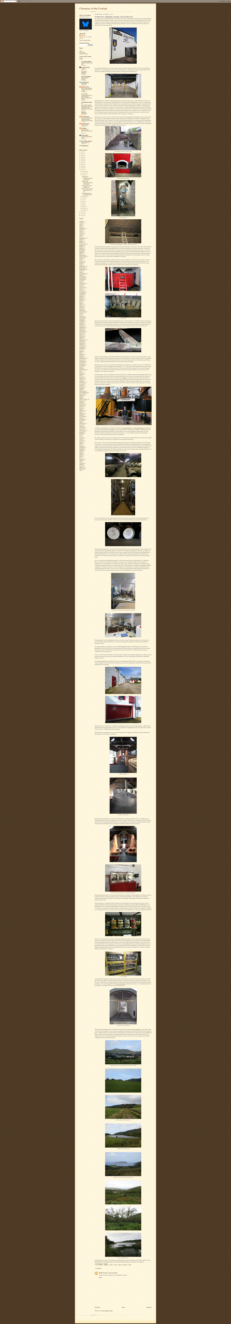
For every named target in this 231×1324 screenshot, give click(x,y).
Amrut (80, 225)
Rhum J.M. (81, 432)
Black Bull (81, 251)
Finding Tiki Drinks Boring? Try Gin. (86, 137)
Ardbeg (81, 231)
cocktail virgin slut (85, 67)
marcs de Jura (82, 393)
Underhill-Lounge (85, 82)
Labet (80, 375)
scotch (80, 440)
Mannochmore (82, 391)
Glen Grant (81, 318)
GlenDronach (82, 327)
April (83, 205)
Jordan (83, 35)
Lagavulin (81, 376)
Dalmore (81, 297)
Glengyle (81, 334)
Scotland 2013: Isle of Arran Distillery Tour (87, 193)
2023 (82, 152)
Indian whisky (82, 361)
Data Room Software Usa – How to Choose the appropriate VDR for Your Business (86, 97)
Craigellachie (82, 293)
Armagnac (81, 234)
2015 (82, 166)
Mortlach (81, 402)
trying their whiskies (121, 984)
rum (80, 434)
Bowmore (81, 262)
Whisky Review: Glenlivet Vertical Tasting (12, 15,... (87, 190)
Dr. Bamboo (84, 128)
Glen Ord (81, 323)
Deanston (81, 300)
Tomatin (81, 460)
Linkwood (81, 379)
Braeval (81, 263)
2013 (82, 169)
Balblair (81, 239)
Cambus (81, 272)
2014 (82, 167)
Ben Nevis (81, 245)
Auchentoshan (82, 238)
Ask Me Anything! (85, 124)
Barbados (81, 242)
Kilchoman (81, 374)
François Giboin (82, 311)
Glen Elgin (81, 316)
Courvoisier (81, 290)
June (83, 201)
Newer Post (97, 1307)
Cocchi (80, 282)
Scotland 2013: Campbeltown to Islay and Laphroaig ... (87, 178)
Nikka (80, 409)
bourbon (81, 260)
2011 (82, 213)
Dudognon (81, 306)
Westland (81, 464)
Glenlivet (81, 337)
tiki (80, 457)
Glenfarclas (81, 328)
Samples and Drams (83, 53)
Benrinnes (81, 248)
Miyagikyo (81, 401)
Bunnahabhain (82, 269)
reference (81, 426)
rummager (124, 378)
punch (80, 422)
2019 (82, 159)
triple (123, 428)
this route (138, 1029)
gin (80, 314)
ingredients (81, 362)
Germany (81, 313)
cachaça (81, 270)
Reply (100, 1277)
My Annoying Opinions (86, 61)
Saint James (81, 437)
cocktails (81, 285)
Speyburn (81, 446)
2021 (82, 155)
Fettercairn (81, 309)
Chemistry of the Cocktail (93, 8)
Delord (80, 301)
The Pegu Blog (84, 94)
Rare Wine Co (82, 423)
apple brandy (82, 228)
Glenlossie (81, 338)
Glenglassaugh (82, 331)
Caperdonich (82, 276)
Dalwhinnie (81, 299)
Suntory (81, 451)
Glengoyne (81, 333)
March (83, 206)
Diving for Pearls (85, 87)
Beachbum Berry (85, 145)
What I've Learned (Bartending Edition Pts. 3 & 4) (86, 131)
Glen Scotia (81, 324)
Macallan (81, 388)
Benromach (81, 249)
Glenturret (81, 344)
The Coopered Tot (85, 116)
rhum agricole (82, 430)
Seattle (80, 443)
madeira (81, 389)
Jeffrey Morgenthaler (86, 76)
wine (80, 470)
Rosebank (81, 433)
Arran (80, 236)
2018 (82, 160)
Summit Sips (84, 72)
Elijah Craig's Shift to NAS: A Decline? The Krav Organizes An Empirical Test (87, 119)
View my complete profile (84, 40)
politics (80, 418)
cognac (80, 286)
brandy (80, 265)
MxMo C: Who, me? (85, 142)
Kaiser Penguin (84, 135)
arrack (80, 235)
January (84, 210)
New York (81, 408)
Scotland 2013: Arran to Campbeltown (87, 186)
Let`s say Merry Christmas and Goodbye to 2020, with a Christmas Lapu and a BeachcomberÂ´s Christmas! (87, 106)
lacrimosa (83, 68)
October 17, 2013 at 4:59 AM (110, 1272)
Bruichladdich (82, 266)
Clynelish (81, 280)
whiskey (81, 466)
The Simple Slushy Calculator (85, 78)
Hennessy (81, 355)
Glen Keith (81, 320)
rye (80, 436)
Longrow (81, 385)
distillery (81, 304)
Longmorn (81, 384)
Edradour (81, 307)
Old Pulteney (82, 413)
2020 (82, 157)
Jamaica (81, 367)
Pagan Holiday (84, 113)
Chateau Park (82, 277)
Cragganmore (82, 292)
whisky (80, 467)
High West (81, 357)
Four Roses (81, 310)
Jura (80, 371)
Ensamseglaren (84, 83)
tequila (80, 456)
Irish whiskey (82, 365)
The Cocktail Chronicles (86, 141)
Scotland (81, 442)
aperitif (80, 227)
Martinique (81, 395)
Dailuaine (81, 296)
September (84, 196)
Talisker (81, 453)
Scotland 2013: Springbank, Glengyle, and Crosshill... (87, 182)
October (84, 174)
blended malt (82, 255)
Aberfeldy (81, 221)
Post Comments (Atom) (107, 1310)
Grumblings (81, 347)
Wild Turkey (82, 468)
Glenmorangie (82, 340)
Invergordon (82, 364)
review (80, 429)
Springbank (81, 447)
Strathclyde (81, 449)
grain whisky (82, 345)
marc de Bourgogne (83, 392)
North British (82, 410)
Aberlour (81, 222)
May (83, 203)
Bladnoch (81, 252)
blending (81, 258)
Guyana (81, 350)
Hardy (80, 352)
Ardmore (81, 232)
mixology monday (83, 399)
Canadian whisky (83, 273)
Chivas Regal (82, 279)
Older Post (149, 1307)
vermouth (81, 463)
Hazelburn (81, 354)
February (84, 208)
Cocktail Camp (82, 283)
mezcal (80, 396)
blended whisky (82, 256)
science (80, 439)
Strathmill (81, 450)
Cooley (80, 289)
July (83, 199)
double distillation (138, 428)
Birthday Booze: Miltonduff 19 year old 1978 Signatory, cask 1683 (86, 89)
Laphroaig (81, 378)
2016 (82, 164)
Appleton (81, 229)
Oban (80, 412)
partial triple (128, 428)
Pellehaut (81, 415)
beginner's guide (82, 243)
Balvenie (81, 241)
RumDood (83, 112)
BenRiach (81, 246)
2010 (82, 215)
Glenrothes (81, 341)
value (80, 461)
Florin (100, 1272)
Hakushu (81, 351)
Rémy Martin (82, 427)
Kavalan (81, 372)
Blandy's (81, 253)
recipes (80, 425)
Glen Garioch (82, 317)
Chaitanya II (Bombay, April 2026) (86, 63)
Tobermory (81, 459)
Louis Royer (82, 386)
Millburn (81, 398)
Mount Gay (81, 403)
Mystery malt (82, 405)
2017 (82, 162)
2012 (82, 212)
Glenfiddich (81, 330)
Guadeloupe (81, 348)
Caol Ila (81, 275)
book (80, 259)
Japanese (81, 368)
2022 (82, 153)
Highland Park (82, 358)
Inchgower (81, 359)
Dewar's (81, 303)
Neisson (81, 406)
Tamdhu (81, 454)
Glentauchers (82, 343)
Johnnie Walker (82, 369)
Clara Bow (83, 73)
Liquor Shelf (82, 52)
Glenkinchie (81, 335)
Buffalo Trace (82, 268)
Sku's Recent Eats (85, 123)
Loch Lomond (82, 382)
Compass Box (82, 287)
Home (80, 50)
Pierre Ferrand (82, 416)
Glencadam (81, 326)
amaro (80, 224)
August (83, 198)
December (84, 171)
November (84, 173)
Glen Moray (81, 321)
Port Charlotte (82, 419)
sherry (80, 444)
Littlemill (81, 381)
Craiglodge (81, 294)
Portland (81, 420)
